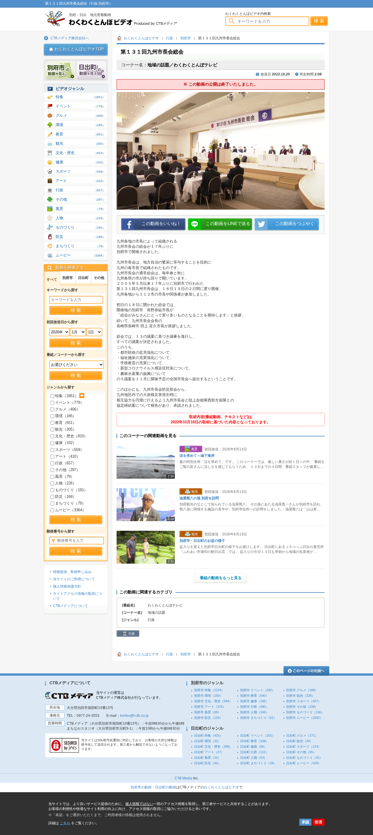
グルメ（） (67, 409)
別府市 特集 (209, 690)
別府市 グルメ (302, 690)
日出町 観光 (299, 741)
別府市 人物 (254, 712)
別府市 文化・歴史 (213, 701)
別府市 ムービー (304, 717)
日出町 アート (209, 752)
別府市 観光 (300, 695)
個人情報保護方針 (67, 586)
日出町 (83, 278)
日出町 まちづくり (258, 763)
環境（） (65, 416)
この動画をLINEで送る (228, 223)
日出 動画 (91, 70)
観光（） (65, 429)
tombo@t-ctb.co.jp (134, 716)
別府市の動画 (141, 787)
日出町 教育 (254, 741)
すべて (52, 279)
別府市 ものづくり (305, 712)
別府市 (185, 38)
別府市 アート (210, 706)
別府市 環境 (208, 695)
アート (80, 180)
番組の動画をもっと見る (221, 578)
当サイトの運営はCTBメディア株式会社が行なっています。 (129, 695)
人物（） (65, 483)
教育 (80, 134)
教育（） (65, 422)
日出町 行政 (254, 752)
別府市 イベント (257, 690)
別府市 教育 (254, 695)
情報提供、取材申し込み (72, 572)
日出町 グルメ (302, 735)
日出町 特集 (208, 735)
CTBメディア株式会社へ (69, 38)
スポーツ (80, 171)
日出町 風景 (207, 757)
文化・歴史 (80, 153)
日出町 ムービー (303, 763)
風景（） (64, 476)
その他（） (67, 470)
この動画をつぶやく (294, 223)
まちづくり (80, 246)
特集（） (66, 396)
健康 (80, 162)
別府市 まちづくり (258, 717)
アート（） (67, 456)
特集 (80, 97)
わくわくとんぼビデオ (121, 18)
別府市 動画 (60, 70)
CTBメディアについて (70, 606)
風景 (80, 208)
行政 (169, 38)
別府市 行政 (254, 706)
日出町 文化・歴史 (213, 746)
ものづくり (80, 227)
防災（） (65, 496)
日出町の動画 (165, 787)
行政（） (65, 463)
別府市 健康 (254, 701)
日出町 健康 (253, 746)
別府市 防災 (208, 717)
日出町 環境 (207, 741)
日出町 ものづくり (304, 757)
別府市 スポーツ (303, 701)
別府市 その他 (302, 706)
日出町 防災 (207, 763)
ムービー (80, 255)
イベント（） (69, 402)
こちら (65, 823)
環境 (80, 125)
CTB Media (183, 778)
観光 (80, 143)
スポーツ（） (69, 449)
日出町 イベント (257, 735)
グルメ (80, 115)
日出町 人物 (253, 757)
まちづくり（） (70, 503)
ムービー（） (70, 510)
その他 (80, 199)
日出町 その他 (301, 752)
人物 (80, 218)
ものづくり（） (71, 490)
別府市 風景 (207, 712)
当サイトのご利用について (74, 579)
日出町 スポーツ (303, 746)
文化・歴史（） (71, 436)
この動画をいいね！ (161, 223)
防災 (80, 236)
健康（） (65, 443)
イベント (80, 106)
